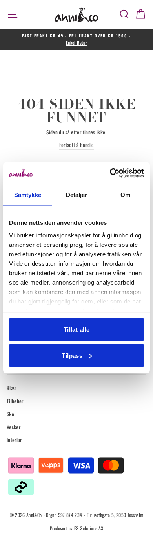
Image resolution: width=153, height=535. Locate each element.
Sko (10, 414)
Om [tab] (125, 194)
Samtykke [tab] (27, 194)
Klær (11, 388)
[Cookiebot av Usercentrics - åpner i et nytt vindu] (110, 173)
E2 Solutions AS (88, 528)
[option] (76, 40)
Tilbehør (15, 401)
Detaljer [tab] (76, 194)
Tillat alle (76, 329)
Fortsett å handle (76, 145)
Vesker (13, 427)
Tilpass (72, 355)
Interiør (14, 440)
